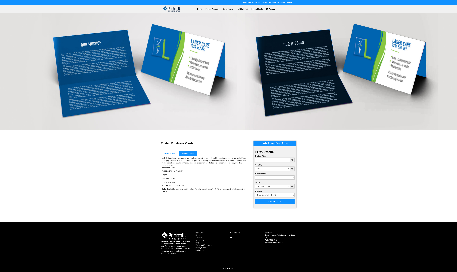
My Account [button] (271, 9)
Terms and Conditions (204, 245)
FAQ (197, 243)
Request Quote (257, 9)
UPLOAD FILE (243, 9)
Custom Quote (274, 201)
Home (198, 235)
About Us (199, 238)
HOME (199, 9)
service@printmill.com (275, 242)
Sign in (260, 2)
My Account (200, 250)
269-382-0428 (272, 240)
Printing (258, 191)
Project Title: (260, 156)
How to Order (188, 153)
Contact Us (200, 240)
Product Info (169, 153)
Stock (257, 182)
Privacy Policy (201, 248)
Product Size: (260, 174)
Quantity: (258, 165)
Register (268, 2)
